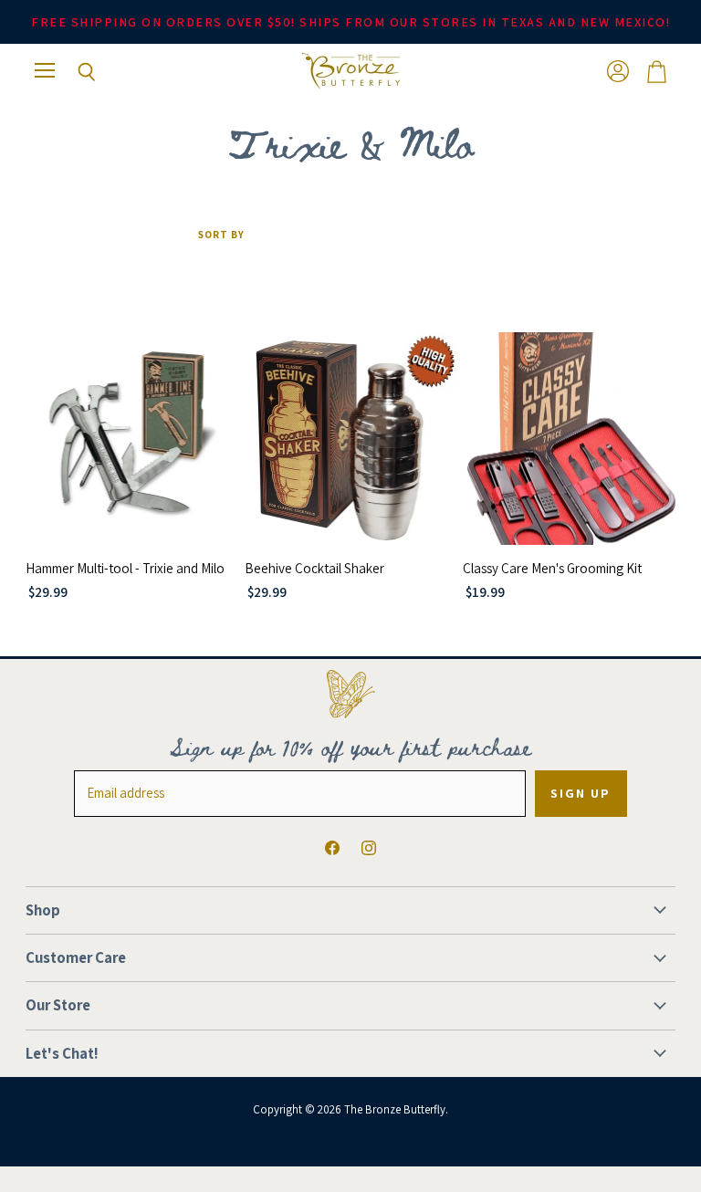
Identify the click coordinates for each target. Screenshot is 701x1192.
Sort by (221, 235)
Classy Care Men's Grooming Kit (552, 568)
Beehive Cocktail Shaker (314, 568)
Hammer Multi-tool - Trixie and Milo (125, 568)
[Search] (73, 72)
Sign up (581, 793)
